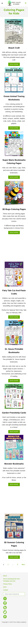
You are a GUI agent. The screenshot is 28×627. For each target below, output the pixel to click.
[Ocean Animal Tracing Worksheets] (14, 80)
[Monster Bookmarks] (14, 448)
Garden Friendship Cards (14, 413)
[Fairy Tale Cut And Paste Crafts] (14, 275)
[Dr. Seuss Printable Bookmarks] (14, 333)
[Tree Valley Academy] (14, 3)
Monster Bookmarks (14, 464)
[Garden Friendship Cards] (14, 397)
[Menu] (2, 3)
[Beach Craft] (14, 32)
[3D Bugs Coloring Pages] (14, 193)
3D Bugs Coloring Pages (14, 209)
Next (23, 564)
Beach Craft (14, 48)
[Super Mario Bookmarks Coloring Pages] (14, 144)
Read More (15, 64)
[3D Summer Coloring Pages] (14, 527)
